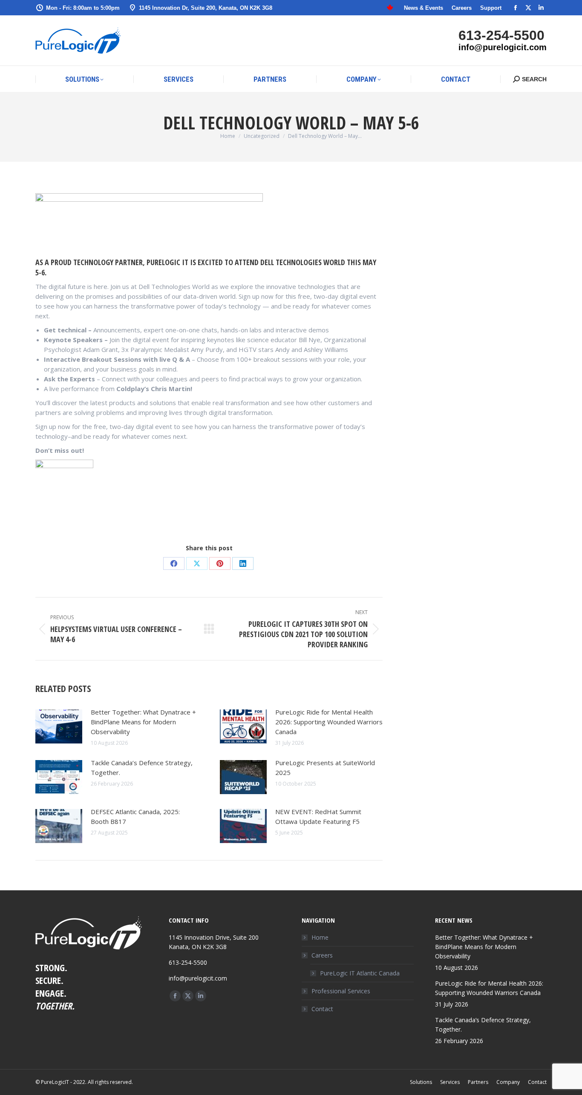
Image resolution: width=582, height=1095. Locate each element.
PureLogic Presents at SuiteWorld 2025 (325, 767)
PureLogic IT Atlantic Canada (360, 973)
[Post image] (58, 726)
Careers (322, 955)
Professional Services (340, 991)
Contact (322, 1009)
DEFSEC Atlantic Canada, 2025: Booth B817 (135, 816)
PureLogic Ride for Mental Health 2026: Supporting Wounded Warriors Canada (329, 722)
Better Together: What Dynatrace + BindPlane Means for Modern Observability (143, 722)
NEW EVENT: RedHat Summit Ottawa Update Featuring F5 (318, 816)
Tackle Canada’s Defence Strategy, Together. (142, 767)
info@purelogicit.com (502, 47)
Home (319, 937)
